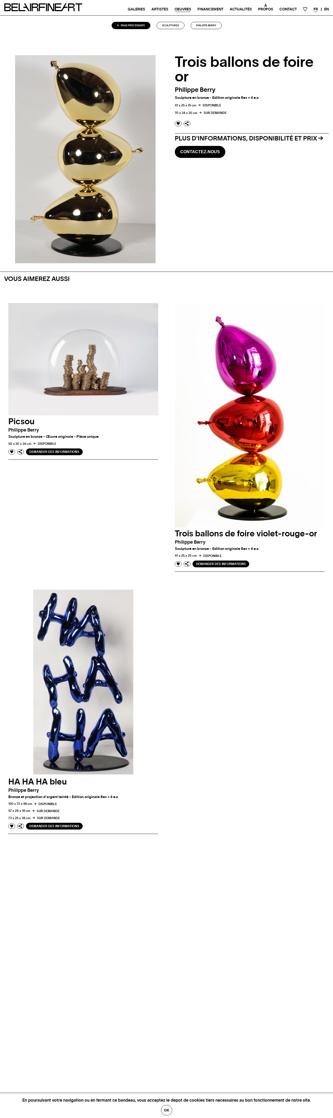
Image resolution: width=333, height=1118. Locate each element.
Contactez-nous (200, 152)
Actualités (241, 9)
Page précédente (132, 25)
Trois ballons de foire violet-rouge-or (246, 534)
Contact (288, 9)
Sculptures (170, 25)
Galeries (136, 9)
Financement (210, 9)
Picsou (21, 421)
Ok (166, 1110)
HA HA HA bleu (37, 782)
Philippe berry (206, 25)
